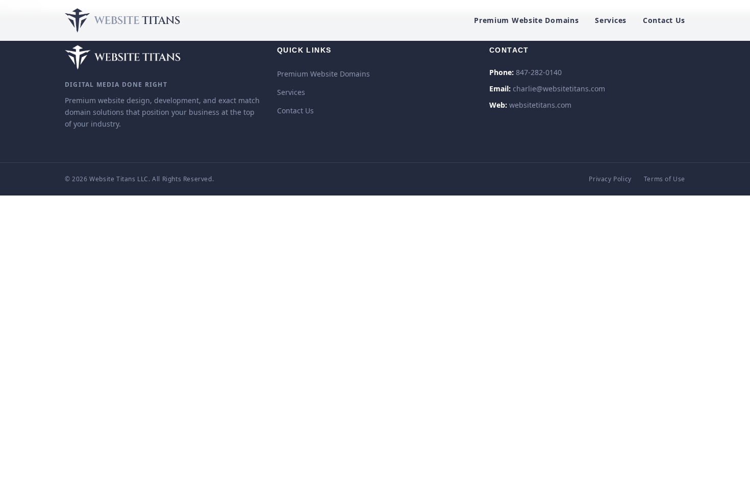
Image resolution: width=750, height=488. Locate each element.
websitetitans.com (540, 105)
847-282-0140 (539, 72)
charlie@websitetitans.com (559, 88)
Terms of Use (664, 179)
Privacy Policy (610, 179)
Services (611, 20)
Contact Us (664, 20)
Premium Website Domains (526, 20)
